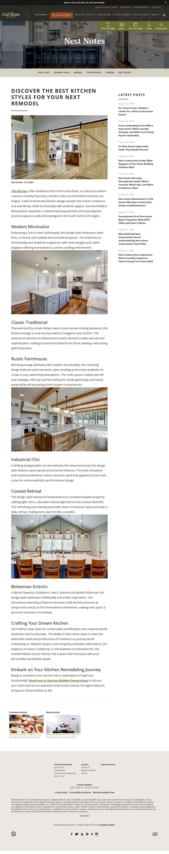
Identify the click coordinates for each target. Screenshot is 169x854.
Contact (156, 7)
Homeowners (141, 7)
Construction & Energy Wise (65, 773)
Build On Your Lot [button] (84, 15)
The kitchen (19, 191)
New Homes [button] (41, 15)
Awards (78, 72)
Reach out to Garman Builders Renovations (58, 680)
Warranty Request (88, 770)
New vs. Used (59, 776)
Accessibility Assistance (80, 792)
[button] (165, 2)
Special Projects (123, 15)
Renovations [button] (104, 15)
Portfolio (125, 7)
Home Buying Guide (106, 7)
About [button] (155, 15)
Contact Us (85, 767)
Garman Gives (62, 72)
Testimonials (94, 72)
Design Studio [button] (141, 15)
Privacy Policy (61, 792)
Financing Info (59, 770)
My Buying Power (61, 15)
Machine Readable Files (103, 792)
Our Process (59, 767)
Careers (109, 72)
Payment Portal (108, 764)
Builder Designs (108, 824)
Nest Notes (124, 72)
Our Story (44, 72)
